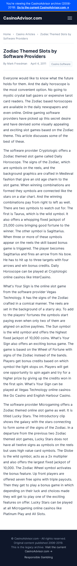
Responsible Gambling (38, 557)
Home (7, 34)
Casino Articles (25, 34)
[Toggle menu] (70, 18)
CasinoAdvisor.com (22, 18)
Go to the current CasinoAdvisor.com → (43, 7)
